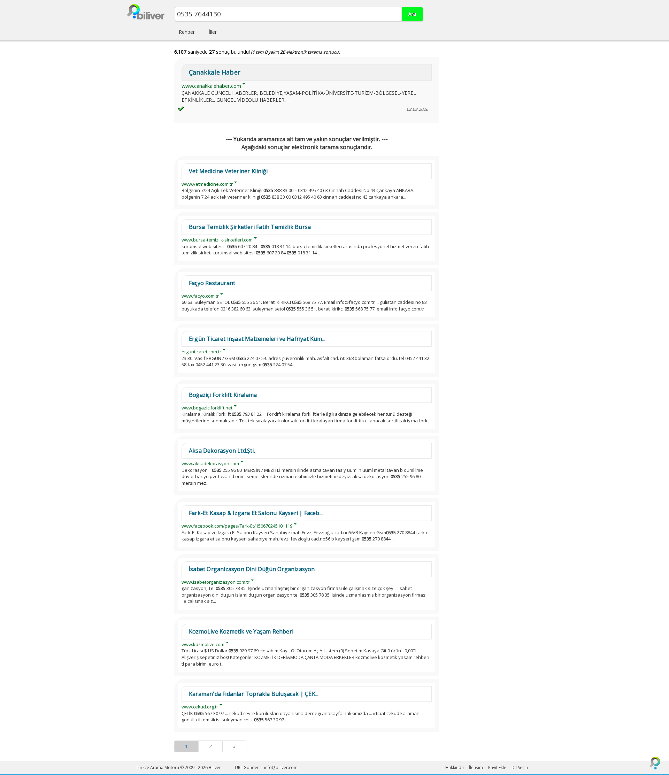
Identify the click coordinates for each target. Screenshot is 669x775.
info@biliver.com (281, 767)
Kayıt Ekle (497, 767)
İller (213, 32)
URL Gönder (247, 767)
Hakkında (454, 767)
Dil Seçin (520, 767)
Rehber (187, 32)
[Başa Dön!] (655, 763)
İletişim (476, 767)
